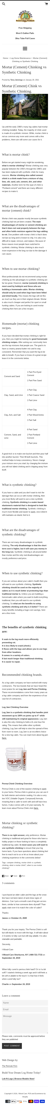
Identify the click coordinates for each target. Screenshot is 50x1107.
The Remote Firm (9, 1066)
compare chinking (13, 863)
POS (29, 1094)
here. (4, 738)
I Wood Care (22, 1094)
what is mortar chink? (17, 865)
